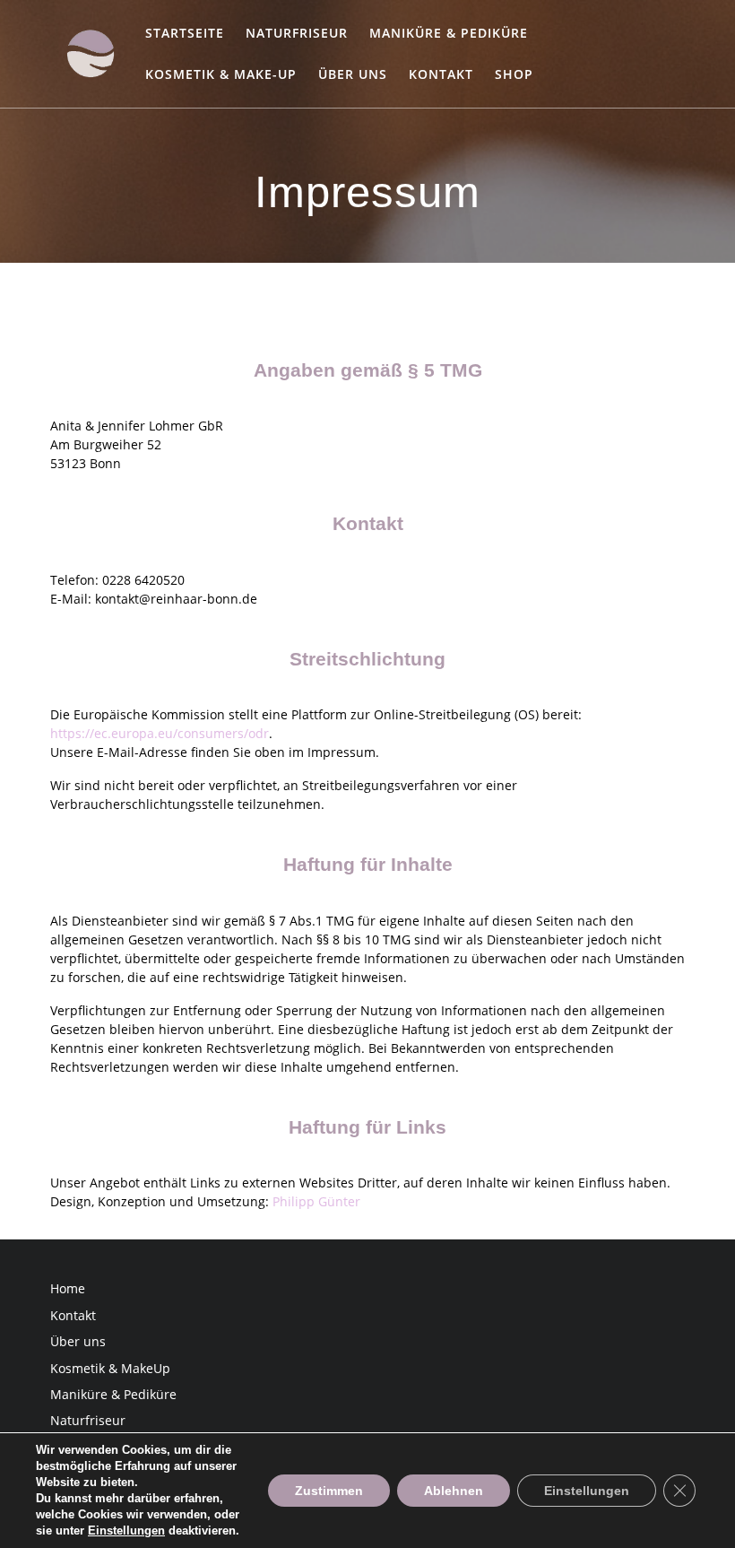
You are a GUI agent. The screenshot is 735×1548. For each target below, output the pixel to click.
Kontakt (441, 74)
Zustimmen (329, 1490)
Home (67, 1288)
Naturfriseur (297, 32)
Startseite (184, 32)
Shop (514, 74)
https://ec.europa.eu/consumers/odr (159, 733)
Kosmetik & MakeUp (110, 1368)
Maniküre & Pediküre (448, 32)
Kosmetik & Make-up (221, 74)
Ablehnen (453, 1490)
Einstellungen (126, 1530)
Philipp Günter (316, 1201)
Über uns (352, 74)
